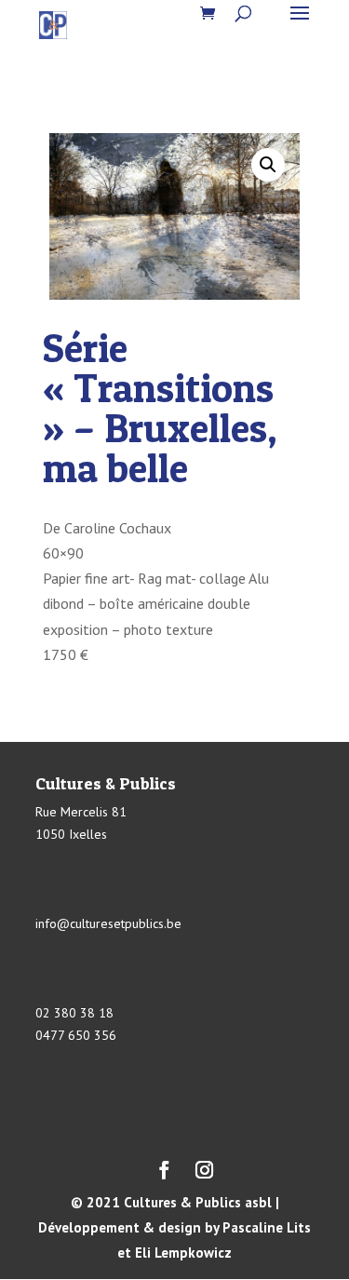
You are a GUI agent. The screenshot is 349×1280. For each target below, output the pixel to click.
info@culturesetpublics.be (108, 923)
